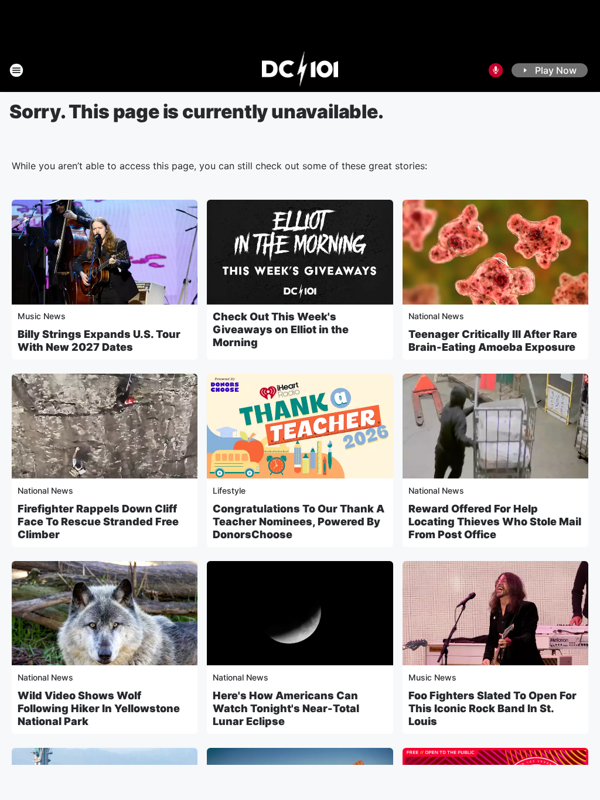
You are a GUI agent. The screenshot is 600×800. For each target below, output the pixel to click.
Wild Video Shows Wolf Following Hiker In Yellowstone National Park (99, 708)
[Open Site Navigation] (16, 70)
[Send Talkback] (496, 70)
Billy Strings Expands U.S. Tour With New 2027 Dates (99, 340)
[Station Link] (300, 70)
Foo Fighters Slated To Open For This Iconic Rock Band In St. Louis (492, 708)
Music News (42, 316)
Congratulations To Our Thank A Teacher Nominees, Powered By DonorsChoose (298, 521)
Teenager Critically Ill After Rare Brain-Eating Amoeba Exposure (492, 340)
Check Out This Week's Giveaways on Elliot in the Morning (281, 329)
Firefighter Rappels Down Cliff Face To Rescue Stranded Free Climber (98, 521)
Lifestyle (229, 490)
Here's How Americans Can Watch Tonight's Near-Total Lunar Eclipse (286, 708)
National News (436, 316)
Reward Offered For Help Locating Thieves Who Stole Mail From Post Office (494, 521)
